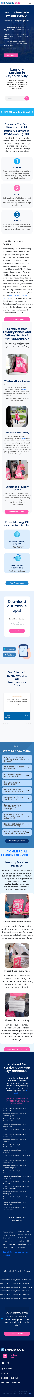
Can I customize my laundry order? (12, 783)
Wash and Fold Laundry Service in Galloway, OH (14, 1135)
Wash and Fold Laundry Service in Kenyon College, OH (14, 1167)
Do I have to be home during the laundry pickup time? (13, 816)
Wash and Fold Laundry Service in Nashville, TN (16, 1287)
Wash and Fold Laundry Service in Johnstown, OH (14, 1161)
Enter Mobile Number (17, 619)
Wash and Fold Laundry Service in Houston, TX (15, 1291)
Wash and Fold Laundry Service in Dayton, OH (24, 1235)
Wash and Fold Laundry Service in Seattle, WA (15, 1298)
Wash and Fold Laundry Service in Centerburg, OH (14, 1115)
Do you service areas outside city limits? (12, 775)
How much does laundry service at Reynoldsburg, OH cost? (14, 759)
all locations (20, 1092)
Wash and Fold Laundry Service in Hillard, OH (17, 1156)
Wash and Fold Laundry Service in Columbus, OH (14, 1120)
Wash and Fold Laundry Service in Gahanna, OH (14, 1141)
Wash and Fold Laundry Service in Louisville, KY (16, 1283)
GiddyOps (28, 1393)
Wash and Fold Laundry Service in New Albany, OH (16, 1182)
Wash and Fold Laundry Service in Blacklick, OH (14, 1109)
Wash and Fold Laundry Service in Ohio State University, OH (16, 1187)
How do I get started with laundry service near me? (14, 832)
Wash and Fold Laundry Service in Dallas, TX (15, 1294)
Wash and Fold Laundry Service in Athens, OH (24, 1244)
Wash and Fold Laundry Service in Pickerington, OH (14, 1193)
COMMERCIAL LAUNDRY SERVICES (16, 853)
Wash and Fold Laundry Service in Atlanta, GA (15, 1280)
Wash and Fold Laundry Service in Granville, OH (14, 1151)
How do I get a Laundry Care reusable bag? (13, 825)
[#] (3, 1363)
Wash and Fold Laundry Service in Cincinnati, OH (9, 1235)
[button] (17, 759)
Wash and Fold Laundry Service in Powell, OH (17, 1198)
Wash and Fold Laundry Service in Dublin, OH (17, 1130)
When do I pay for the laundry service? (13, 798)
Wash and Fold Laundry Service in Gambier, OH (14, 1146)
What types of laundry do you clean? (13, 768)
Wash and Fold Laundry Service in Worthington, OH (14, 1208)
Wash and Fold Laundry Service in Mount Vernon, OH (17, 1177)
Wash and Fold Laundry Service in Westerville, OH (14, 1203)
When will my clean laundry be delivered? (13, 790)
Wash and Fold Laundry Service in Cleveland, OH (9, 1244)
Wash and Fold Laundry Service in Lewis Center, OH (16, 1172)
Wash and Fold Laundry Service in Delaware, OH (14, 1125)
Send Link (17, 631)
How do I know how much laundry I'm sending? (12, 807)
